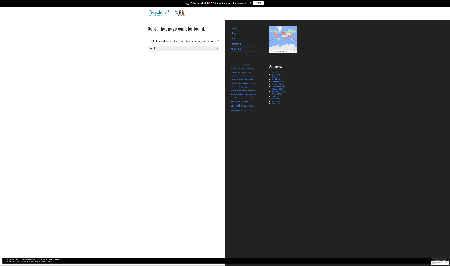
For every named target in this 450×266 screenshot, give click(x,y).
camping (240, 80)
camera (249, 76)
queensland (234, 94)
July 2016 (275, 72)
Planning (236, 43)
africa (240, 65)
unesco (239, 110)
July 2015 (275, 96)
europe (253, 83)
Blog (233, 33)
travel (235, 106)
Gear (233, 38)
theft (251, 98)
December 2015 (278, 87)
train (232, 101)
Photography (252, 90)
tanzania (240, 98)
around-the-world (236, 68)
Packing (244, 90)
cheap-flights (248, 80)
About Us (236, 49)
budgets (243, 76)
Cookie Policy (45, 261)
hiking (241, 87)
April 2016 (276, 77)
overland (238, 90)
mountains (254, 87)
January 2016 (277, 84)
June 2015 (276, 99)
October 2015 (277, 89)
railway (240, 94)
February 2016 (278, 82)
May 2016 (276, 74)
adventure (233, 65)
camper (233, 80)
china (232, 83)
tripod (233, 110)
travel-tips (247, 106)
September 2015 (279, 91)
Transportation (241, 101)
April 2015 (276, 104)
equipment (246, 83)
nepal (232, 90)
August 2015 (277, 94)
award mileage (236, 72)
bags (250, 72)
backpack (244, 72)
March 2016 (276, 79)
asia (243, 69)
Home (234, 28)
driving (238, 83)
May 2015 (276, 101)
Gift (258, 3)
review (246, 94)
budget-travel (235, 76)
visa (244, 110)
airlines (246, 65)
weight (249, 110)
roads (251, 94)
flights (232, 87)
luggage (247, 87)
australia (250, 69)
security (234, 98)
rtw (255, 94)
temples (246, 98)
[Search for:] (183, 48)
